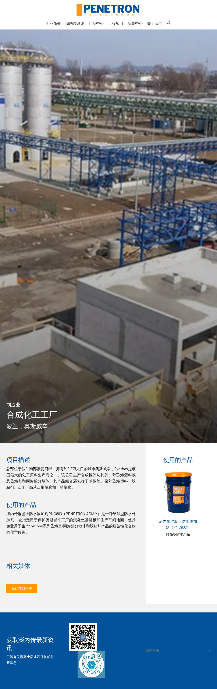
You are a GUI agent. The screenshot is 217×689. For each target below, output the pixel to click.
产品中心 (96, 23)
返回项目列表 (22, 588)
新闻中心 (135, 23)
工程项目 (115, 23)
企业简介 (53, 23)
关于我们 (154, 23)
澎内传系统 (74, 23)
